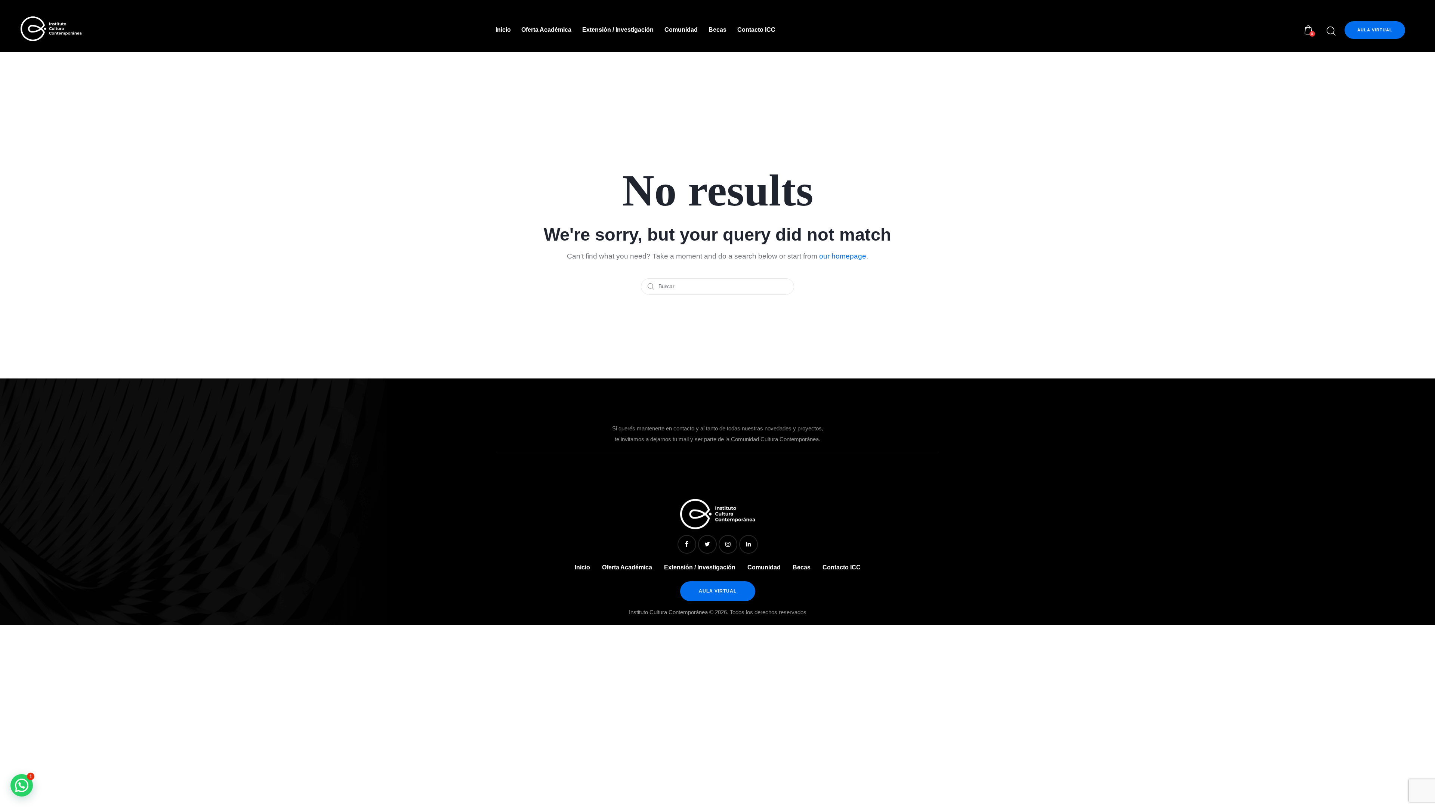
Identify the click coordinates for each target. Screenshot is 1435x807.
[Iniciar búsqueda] (1330, 31)
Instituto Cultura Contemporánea (668, 612)
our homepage (842, 256)
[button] (21, 785)
